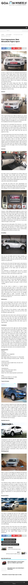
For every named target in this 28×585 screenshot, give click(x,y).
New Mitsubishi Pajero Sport (8, 542)
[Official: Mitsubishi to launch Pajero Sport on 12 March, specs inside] (4, 563)
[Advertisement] (14, 16)
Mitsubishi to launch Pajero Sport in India (12, 574)
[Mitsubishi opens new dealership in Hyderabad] (4, 569)
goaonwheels (12, 44)
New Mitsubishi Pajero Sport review (10, 544)
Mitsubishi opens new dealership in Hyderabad (15, 568)
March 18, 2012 (5, 44)
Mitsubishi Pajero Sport (10, 539)
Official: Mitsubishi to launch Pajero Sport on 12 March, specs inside (15, 562)
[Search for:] (14, 30)
